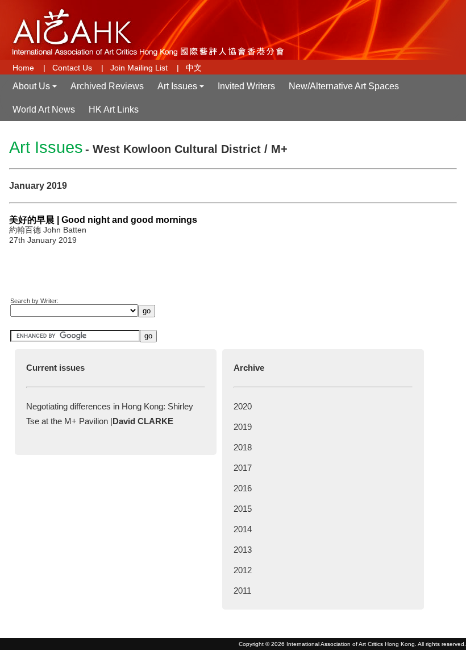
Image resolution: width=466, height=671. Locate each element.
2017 (243, 468)
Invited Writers (246, 86)
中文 (194, 67)
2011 (242, 590)
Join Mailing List (139, 67)
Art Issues (181, 89)
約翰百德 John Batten (47, 229)
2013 (243, 549)
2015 (243, 508)
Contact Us (72, 67)
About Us (36, 89)
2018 (243, 447)
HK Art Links (114, 109)
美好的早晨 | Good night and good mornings (103, 220)
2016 (243, 488)
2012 (243, 570)
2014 (243, 529)
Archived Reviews (107, 86)
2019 (243, 427)
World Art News (44, 109)
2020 (243, 406)
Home (23, 67)
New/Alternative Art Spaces (344, 86)
